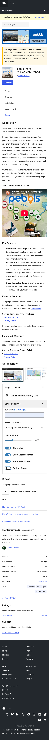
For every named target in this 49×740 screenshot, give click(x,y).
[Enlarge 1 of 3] (20, 370)
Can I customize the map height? (16, 521)
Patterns (29, 659)
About (4, 647)
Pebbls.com (36, 308)
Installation (9, 103)
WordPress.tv (9, 678)
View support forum (10, 632)
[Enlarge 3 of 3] (44, 387)
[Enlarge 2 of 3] (44, 370)
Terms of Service (11, 317)
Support (8, 115)
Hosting (5, 655)
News (4, 651)
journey (38, 591)
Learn (4, 666)
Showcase (30, 647)
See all (44, 615)
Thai (9, 708)
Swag (29, 678)
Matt (5, 690)
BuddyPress (8, 698)
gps (44, 587)
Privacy (5, 659)
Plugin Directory (8, 10)
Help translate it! (40, 17)
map (44, 591)
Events (28, 670)
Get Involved (31, 666)
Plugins (28, 655)
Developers (7, 674)
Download (8, 82)
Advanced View (8, 598)
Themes (29, 651)
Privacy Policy (10, 321)
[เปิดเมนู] (45, 3)
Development (10, 109)
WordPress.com (10, 686)
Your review (7, 615)
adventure (31, 587)
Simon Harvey (24, 75)
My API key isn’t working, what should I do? (20, 514)
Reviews (8, 97)
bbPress (7, 694)
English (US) (42, 581)
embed (38, 587)
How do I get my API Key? (13, 507)
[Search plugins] (26, 24)
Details (7, 91)
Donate (30, 674)
